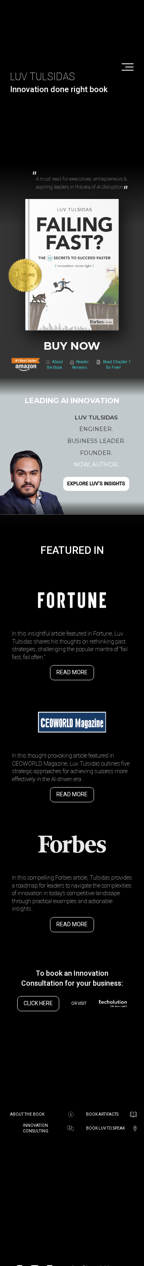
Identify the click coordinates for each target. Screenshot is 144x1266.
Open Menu (128, 67)
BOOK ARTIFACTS (102, 1114)
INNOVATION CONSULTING (35, 1128)
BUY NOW (72, 345)
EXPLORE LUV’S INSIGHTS (96, 483)
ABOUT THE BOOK (27, 1114)
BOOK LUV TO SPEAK (105, 1128)
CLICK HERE (38, 1003)
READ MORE (72, 672)
